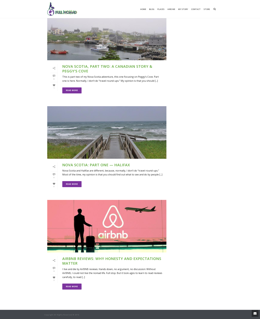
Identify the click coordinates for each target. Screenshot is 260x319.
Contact (196, 9)
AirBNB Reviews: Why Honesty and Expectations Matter (111, 261)
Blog (151, 9)
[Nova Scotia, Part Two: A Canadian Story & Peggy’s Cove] (106, 34)
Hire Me (171, 9)
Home (143, 9)
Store (207, 9)
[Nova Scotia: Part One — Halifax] (106, 132)
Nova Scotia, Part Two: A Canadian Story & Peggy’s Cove (107, 68)
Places (160, 9)
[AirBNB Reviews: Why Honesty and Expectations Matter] (106, 226)
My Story (183, 9)
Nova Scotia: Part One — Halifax (96, 164)
